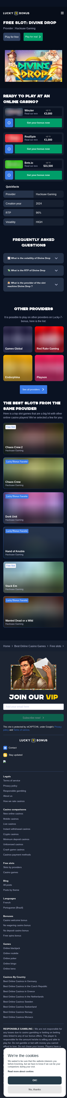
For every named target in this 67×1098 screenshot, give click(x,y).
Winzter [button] (29, 110)
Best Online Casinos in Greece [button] (19, 991)
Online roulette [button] (10, 953)
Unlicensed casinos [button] (13, 844)
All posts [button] (7, 885)
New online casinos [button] (13, 813)
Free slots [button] (55, 646)
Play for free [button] (12, 36)
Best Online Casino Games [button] (30, 646)
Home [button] (6, 646)
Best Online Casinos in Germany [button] (20, 981)
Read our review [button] (31, 114)
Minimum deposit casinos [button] (16, 839)
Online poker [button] (9, 958)
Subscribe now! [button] (31, 717)
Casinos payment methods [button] (17, 854)
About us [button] (7, 796)
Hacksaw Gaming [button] (25, 28)
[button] (16, 13)
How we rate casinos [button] (14, 801)
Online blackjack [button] (11, 948)
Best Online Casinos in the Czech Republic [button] (25, 986)
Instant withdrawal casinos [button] (16, 829)
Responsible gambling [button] (14, 791)
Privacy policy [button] (10, 785)
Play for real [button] (31, 36)
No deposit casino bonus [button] (16, 930)
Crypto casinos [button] (11, 834)
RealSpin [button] (30, 136)
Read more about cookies (21, 1071)
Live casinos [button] (9, 824)
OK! (35, 1080)
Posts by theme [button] (11, 890)
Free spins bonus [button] (12, 935)
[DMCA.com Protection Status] (33, 764)
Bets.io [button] (29, 162)
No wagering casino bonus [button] (17, 925)
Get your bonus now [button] (38, 122)
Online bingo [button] (9, 963)
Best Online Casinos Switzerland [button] (20, 1006)
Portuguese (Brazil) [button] (13, 907)
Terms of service (21, 730)
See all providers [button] (31, 389)
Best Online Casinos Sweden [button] (18, 1001)
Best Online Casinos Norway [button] (18, 1012)
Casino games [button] (10, 872)
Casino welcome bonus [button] (15, 920)
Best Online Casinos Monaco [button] (18, 1017)
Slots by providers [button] (12, 867)
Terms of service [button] (11, 780)
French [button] (7, 902)
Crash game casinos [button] (13, 849)
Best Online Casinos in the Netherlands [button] (23, 996)
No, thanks (35, 1089)
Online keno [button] (9, 968)
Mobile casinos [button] (11, 818)
